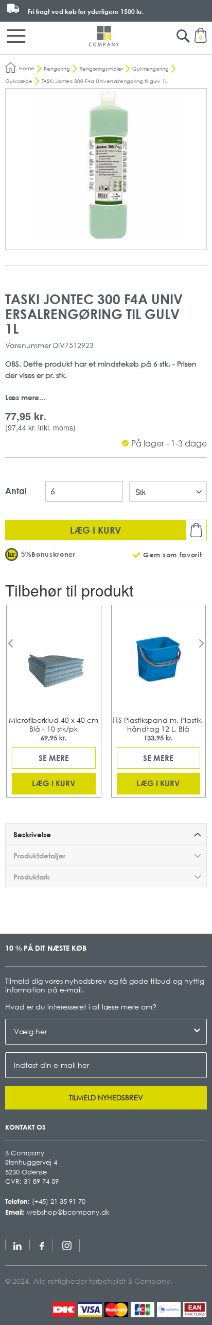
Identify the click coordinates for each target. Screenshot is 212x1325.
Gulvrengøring (150, 68)
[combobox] (103, 1031)
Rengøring (57, 68)
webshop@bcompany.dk (68, 1212)
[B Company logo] (104, 36)
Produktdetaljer (39, 855)
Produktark (31, 876)
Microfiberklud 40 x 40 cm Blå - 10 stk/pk (53, 724)
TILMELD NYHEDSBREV (106, 1097)
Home (26, 68)
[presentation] (10, 643)
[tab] (106, 834)
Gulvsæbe (18, 81)
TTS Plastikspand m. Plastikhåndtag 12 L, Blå (158, 724)
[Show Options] (197, 1031)
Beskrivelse (32, 834)
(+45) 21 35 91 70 (58, 1201)
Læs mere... (25, 397)
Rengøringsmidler (101, 68)
